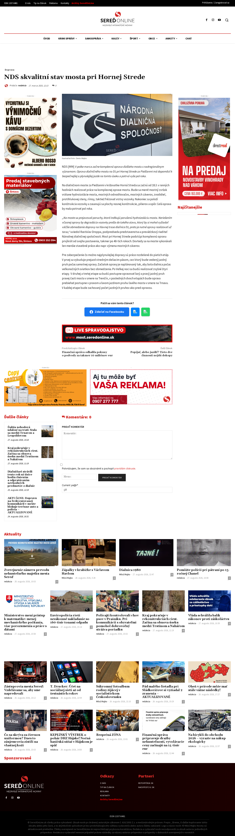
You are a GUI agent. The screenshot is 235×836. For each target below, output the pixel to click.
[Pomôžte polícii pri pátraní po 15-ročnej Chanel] (204, 552)
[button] (227, 20)
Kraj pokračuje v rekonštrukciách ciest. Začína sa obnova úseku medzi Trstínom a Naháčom (23, 453)
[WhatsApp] (195, 85)
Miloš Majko (67, 577)
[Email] (203, 85)
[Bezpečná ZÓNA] (117, 720)
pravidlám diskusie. (125, 468)
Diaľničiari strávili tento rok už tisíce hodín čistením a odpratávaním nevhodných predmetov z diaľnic (21, 479)
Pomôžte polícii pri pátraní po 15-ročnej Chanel (203, 571)
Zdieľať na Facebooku (109, 311)
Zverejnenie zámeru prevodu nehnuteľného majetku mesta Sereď (26, 573)
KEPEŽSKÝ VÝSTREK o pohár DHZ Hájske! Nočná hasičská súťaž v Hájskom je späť (71, 740)
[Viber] (219, 85)
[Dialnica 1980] (146, 552)
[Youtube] (219, 20)
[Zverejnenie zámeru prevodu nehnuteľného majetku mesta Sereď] (31, 552)
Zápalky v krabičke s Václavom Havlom (85, 571)
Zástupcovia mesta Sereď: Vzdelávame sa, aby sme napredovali (24, 690)
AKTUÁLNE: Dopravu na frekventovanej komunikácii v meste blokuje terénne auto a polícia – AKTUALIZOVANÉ (23, 505)
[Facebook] (206, 20)
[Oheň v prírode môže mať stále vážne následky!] (209, 672)
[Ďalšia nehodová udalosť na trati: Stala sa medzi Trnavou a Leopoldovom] (47, 431)
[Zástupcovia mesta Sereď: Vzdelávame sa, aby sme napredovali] (25, 672)
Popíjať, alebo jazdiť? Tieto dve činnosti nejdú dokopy (151, 353)
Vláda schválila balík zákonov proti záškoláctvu (208, 617)
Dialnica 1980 (130, 570)
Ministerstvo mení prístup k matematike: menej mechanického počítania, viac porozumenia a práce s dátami (25, 623)
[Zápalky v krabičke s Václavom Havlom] (89, 552)
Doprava (9, 69)
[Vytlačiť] (211, 85)
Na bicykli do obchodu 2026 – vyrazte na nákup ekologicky (207, 738)
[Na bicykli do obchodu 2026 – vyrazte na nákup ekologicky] (209, 720)
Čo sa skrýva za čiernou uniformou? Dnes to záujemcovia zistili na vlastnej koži (22, 740)
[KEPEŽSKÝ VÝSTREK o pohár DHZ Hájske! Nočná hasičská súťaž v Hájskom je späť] (71, 720)
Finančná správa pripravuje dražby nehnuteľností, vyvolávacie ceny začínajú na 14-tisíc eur (163, 742)
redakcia (22, 85)
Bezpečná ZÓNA (108, 735)
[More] (227, 85)
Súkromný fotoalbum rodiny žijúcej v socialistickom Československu (113, 692)
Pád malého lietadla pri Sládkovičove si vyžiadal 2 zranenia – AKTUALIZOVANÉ (162, 692)
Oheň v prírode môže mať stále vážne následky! (207, 688)
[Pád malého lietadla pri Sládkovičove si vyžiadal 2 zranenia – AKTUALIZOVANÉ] (163, 672)
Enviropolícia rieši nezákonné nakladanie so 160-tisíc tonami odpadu (69, 619)
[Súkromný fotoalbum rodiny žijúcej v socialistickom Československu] (117, 672)
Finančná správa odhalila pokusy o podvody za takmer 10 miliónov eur (87, 353)
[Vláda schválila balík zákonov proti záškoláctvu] (209, 601)
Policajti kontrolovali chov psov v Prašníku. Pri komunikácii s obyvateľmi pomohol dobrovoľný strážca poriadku (117, 623)
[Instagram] (213, 20)
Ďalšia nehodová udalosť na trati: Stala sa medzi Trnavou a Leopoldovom (22, 432)
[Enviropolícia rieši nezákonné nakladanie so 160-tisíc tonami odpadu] (71, 601)
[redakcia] (6, 85)
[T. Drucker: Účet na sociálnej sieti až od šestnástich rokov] (71, 672)
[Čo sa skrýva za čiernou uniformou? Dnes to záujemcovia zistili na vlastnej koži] (25, 720)
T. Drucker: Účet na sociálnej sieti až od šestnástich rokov (65, 690)
